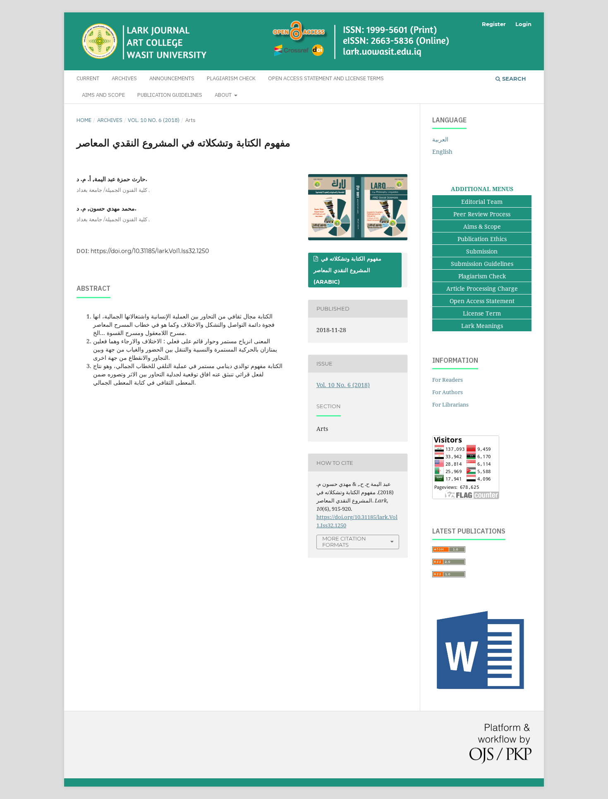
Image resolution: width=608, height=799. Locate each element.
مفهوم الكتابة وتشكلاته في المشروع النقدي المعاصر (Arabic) (347, 270)
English (442, 151)
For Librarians (450, 404)
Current (88, 78)
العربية (440, 139)
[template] (481, 693)
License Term (482, 313)
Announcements (171, 78)
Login (523, 24)
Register (494, 24)
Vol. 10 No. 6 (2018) (154, 120)
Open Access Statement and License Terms (326, 78)
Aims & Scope (482, 226)
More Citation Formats (344, 541)
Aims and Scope (103, 95)
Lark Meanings (482, 326)
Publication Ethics (482, 239)
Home (84, 120)
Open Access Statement (482, 301)
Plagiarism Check (231, 78)
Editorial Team (482, 202)
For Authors (447, 392)
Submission (482, 251)
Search (513, 78)
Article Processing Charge (482, 288)
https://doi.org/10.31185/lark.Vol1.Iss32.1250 (150, 251)
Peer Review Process (481, 214)
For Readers (447, 379)
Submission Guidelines (482, 264)
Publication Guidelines (169, 95)
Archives (124, 78)
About (224, 95)
